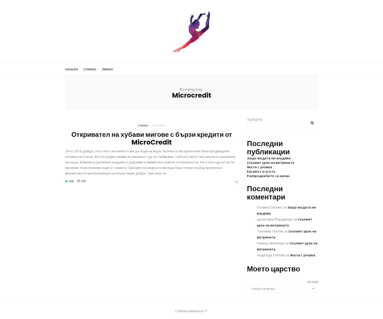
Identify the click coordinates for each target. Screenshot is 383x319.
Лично (107, 69)
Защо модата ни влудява (268, 158)
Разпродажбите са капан (268, 176)
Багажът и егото (261, 171)
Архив (312, 282)
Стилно (90, 69)
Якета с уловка (259, 167)
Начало (71, 69)
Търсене (254, 119)
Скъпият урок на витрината (270, 162)
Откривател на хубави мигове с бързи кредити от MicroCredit (151, 138)
